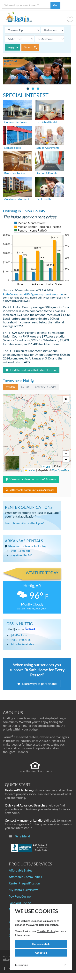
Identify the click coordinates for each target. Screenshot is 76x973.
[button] (32, 451)
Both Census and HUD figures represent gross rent (33, 294)
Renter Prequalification (24, 883)
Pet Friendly (43, 199)
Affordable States (20, 870)
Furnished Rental (46, 122)
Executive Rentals (15, 173)
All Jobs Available (22, 644)
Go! (55, 5)
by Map (10, 386)
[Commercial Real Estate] (17, 109)
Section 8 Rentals (46, 173)
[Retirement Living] (49, 135)
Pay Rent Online (20, 896)
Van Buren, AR (20, 550)
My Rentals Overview (23, 890)
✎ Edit (46, 466)
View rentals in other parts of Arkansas (33, 479)
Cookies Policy (46, 931)
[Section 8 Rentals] (49, 160)
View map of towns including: (27, 546)
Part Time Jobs (21, 639)
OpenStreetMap (61, 470)
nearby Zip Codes (45, 386)
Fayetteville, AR (21, 555)
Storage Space (12, 147)
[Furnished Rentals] (49, 109)
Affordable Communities (25, 877)
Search (28, 47)
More (11, 47)
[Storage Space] (17, 135)
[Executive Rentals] (17, 160)
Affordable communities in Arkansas (32, 489)
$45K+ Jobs (19, 635)
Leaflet (31, 470)
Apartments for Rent (16, 199)
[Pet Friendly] (49, 186)
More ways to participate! (39, 683)
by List (25, 386)
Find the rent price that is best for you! (33, 370)
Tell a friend (22, 836)
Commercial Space (15, 122)
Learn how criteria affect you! (24, 523)
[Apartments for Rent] (17, 186)
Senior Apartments (47, 147)
